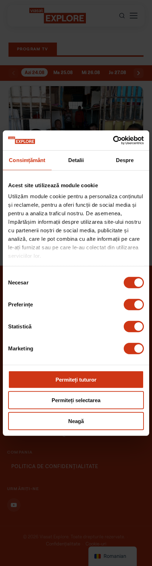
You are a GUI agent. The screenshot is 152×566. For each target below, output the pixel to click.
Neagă (76, 421)
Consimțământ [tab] (27, 160)
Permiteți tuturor (76, 379)
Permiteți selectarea (76, 400)
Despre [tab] (125, 160)
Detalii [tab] (76, 160)
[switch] (134, 304)
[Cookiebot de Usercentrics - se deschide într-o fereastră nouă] (113, 140)
